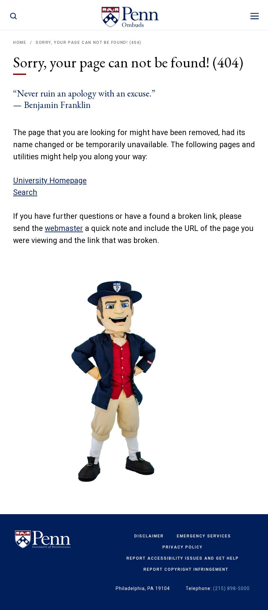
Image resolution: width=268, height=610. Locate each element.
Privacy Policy (182, 547)
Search (25, 192)
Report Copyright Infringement (185, 569)
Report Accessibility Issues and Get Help (182, 558)
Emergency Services (204, 536)
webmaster (64, 228)
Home (19, 42)
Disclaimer (149, 536)
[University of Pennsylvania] (43, 540)
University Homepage (50, 180)
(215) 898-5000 (231, 588)
